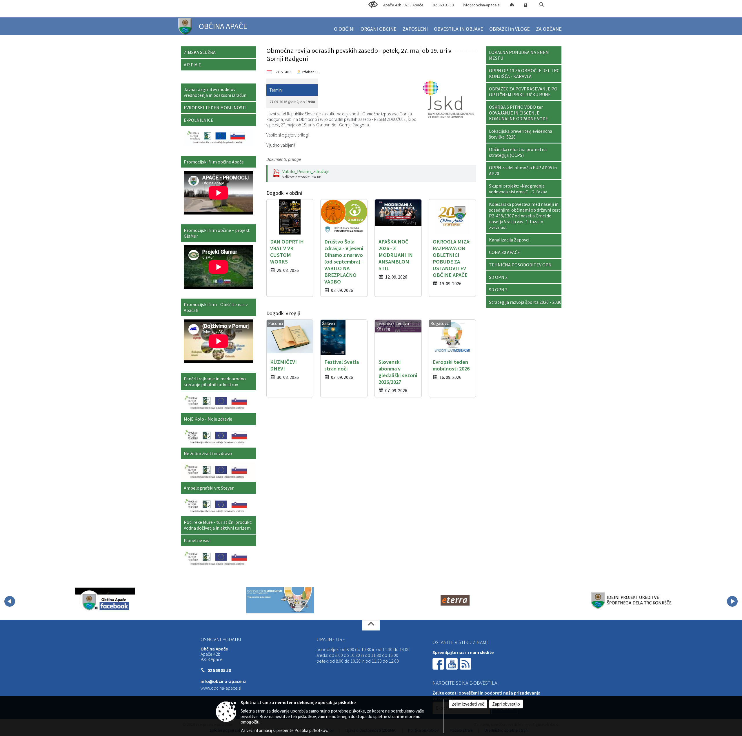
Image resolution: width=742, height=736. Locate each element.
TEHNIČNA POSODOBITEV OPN (520, 265)
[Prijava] (525, 5)
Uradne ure (331, 639)
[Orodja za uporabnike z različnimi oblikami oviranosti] (373, 4)
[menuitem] (344, 26)
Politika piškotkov (310, 730)
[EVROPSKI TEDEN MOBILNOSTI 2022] (280, 600)
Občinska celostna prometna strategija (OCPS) (518, 152)
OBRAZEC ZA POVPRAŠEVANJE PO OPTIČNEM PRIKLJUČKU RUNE (523, 91)
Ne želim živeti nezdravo (208, 453)
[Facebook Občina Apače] (105, 600)
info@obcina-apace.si (482, 5)
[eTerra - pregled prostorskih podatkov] (455, 600)
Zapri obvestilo (506, 704)
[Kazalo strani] (512, 4)
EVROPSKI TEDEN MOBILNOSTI (215, 107)
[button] (541, 4)
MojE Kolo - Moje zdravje (208, 419)
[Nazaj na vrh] (371, 625)
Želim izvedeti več (468, 704)
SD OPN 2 (498, 277)
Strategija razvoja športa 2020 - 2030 (525, 302)
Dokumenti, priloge (283, 159)
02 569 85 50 (443, 5)
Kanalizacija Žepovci (509, 240)
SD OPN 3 (498, 289)
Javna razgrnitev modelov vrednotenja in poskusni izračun (215, 92)
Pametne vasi (197, 540)
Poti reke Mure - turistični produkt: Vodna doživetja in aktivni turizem (218, 525)
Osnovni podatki (221, 639)
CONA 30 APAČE (504, 252)
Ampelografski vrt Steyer (209, 488)
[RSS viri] (466, 663)
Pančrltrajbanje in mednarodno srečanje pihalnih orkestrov (215, 381)
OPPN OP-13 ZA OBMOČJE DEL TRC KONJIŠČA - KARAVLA (524, 73)
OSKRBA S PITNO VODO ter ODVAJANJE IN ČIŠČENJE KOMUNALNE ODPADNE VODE (518, 112)
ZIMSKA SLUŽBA (200, 52)
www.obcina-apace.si (221, 688)
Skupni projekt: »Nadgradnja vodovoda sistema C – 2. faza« (518, 189)
